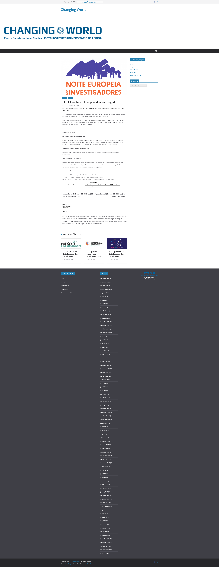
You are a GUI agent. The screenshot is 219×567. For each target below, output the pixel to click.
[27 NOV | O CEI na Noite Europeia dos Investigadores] (71, 239)
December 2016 (104, 539)
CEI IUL (77, 105)
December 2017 (104, 495)
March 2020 (103, 398)
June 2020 (103, 387)
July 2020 (103, 383)
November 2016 (105, 542)
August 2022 (104, 293)
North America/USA (135, 75)
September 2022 (105, 289)
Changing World (74, 9)
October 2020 (104, 372)
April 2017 (103, 524)
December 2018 (104, 452)
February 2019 (104, 445)
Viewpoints (72, 51)
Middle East (133, 72)
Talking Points (118, 51)
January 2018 (104, 492)
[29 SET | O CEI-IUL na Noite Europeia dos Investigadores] (117, 239)
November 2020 (105, 369)
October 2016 (104, 546)
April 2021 (103, 351)
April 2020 (103, 394)
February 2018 (104, 488)
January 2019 (104, 448)
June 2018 (103, 474)
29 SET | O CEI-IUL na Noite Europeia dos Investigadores (116, 254)
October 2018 (104, 459)
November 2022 (105, 282)
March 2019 (103, 441)
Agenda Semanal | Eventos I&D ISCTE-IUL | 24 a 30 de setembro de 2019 (78, 195)
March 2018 (103, 484)
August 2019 (104, 423)
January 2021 (104, 361)
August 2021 (104, 336)
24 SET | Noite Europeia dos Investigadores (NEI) (93, 254)
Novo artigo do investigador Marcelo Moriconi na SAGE (90, 2)
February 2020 (104, 401)
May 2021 (103, 347)
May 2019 (103, 434)
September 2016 (105, 550)
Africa (131, 64)
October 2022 (104, 285)
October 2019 (104, 416)
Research (89, 51)
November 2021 (105, 325)
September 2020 (105, 376)
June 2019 (103, 430)
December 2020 (104, 365)
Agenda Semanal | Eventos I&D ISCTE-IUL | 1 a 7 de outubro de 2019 (110, 195)
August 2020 (104, 379)
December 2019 (104, 408)
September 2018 (105, 463)
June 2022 (103, 300)
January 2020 (104, 405)
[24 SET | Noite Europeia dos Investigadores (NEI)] (94, 239)
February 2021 (104, 358)
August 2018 (104, 466)
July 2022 (103, 296)
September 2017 (105, 506)
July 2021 (103, 340)
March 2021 (103, 354)
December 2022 (104, 278)
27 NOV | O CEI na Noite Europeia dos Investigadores (70, 254)
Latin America (134, 69)
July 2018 (103, 470)
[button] (148, 51)
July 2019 (103, 426)
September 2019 (105, 419)
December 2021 (104, 322)
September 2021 (105, 332)
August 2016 (104, 553)
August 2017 (104, 510)
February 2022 (104, 314)
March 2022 (103, 311)
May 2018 (103, 477)
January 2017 (104, 535)
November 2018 (105, 455)
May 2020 (103, 390)
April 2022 (103, 307)
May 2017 (103, 521)
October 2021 (104, 329)
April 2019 (103, 437)
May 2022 (103, 304)
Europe (132, 67)
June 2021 (103, 343)
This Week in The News (133, 51)
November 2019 (105, 412)
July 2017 (103, 513)
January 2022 (104, 318)
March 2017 (103, 528)
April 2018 (103, 481)
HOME (64, 51)
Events (81, 51)
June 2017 (103, 517)
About (145, 51)
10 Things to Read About (102, 51)
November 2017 (105, 499)
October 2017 (104, 502)
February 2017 (104, 531)
